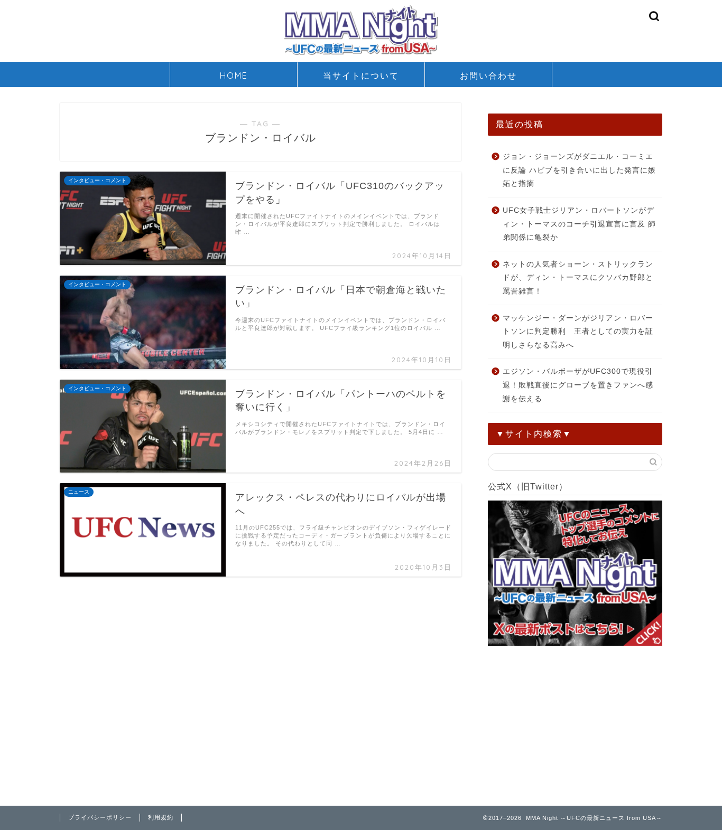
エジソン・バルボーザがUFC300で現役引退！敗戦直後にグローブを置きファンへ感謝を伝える (578, 384)
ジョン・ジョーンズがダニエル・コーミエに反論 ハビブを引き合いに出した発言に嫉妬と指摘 (579, 170)
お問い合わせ (488, 75)
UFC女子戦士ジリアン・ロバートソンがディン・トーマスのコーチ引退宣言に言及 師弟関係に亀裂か (579, 223)
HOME (234, 75)
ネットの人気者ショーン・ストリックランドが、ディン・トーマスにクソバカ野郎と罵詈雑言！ (578, 277)
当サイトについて (361, 75)
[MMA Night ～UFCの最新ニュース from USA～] (361, 54)
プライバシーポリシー (100, 817)
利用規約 (160, 817)
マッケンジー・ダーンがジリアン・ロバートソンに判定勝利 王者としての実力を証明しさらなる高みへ (578, 331)
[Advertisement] (575, 724)
